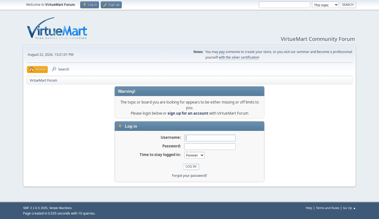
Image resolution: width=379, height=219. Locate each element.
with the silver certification (239, 57)
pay (222, 51)
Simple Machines (60, 208)
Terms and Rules (327, 208)
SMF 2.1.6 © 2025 (35, 208)
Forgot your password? (189, 175)
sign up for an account (188, 113)
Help (309, 208)
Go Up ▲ (349, 208)
